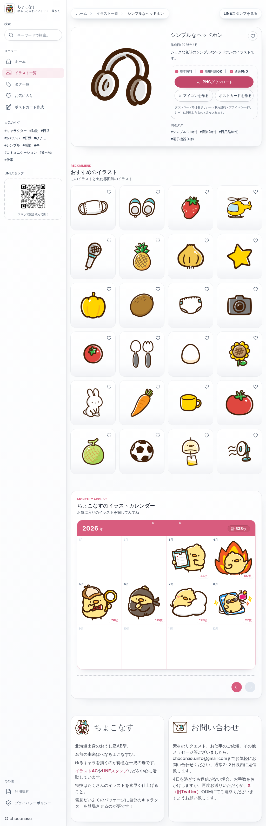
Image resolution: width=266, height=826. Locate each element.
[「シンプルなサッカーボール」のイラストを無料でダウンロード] (141, 451)
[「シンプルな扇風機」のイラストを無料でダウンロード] (239, 451)
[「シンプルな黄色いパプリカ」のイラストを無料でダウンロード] (93, 305)
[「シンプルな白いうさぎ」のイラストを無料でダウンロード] (93, 402)
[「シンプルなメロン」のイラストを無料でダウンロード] (93, 451)
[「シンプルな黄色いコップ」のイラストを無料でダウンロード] (190, 402)
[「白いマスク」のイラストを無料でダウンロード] (93, 208)
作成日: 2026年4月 (184, 45)
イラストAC (86, 770)
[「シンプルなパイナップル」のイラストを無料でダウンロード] (141, 256)
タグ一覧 (22, 84)
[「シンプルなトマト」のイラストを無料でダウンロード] (239, 402)
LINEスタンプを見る (240, 13)
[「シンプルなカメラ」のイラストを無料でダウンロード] (239, 305)
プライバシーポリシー (33, 803)
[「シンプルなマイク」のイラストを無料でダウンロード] (93, 256)
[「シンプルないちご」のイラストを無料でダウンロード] (190, 208)
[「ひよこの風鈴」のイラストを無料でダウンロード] (190, 451)
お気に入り (24, 95)
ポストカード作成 (29, 107)
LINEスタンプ (115, 770)
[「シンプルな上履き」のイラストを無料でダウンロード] (141, 208)
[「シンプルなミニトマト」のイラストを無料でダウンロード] (93, 354)
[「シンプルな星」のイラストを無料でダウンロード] (239, 256)
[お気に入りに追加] (252, 36)
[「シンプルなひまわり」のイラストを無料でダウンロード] (239, 354)
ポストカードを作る (235, 95)
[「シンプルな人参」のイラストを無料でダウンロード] (141, 402)
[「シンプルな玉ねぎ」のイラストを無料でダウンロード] (190, 256)
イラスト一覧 (26, 72)
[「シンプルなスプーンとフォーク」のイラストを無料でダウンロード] (141, 354)
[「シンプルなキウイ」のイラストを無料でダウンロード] (141, 305)
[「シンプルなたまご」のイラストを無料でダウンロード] (190, 354)
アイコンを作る (196, 95)
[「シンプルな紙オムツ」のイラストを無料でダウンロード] (190, 305)
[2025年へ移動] (236, 687)
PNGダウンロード (218, 82)
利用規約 (22, 791)
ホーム (20, 61)
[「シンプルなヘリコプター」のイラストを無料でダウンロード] (239, 208)
